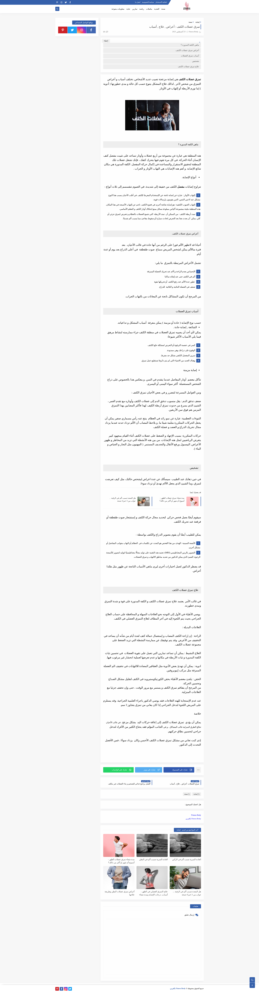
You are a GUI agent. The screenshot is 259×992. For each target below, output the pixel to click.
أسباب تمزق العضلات (190, 56)
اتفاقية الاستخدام (161, 2)
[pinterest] (57, 2)
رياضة (141, 9)
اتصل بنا (137, 2)
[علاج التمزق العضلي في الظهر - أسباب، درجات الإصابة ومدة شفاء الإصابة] (152, 877)
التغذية (156, 9)
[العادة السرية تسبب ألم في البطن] (152, 845)
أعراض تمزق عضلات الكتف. (187, 50)
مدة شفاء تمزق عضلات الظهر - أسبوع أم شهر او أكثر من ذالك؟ (172, 499)
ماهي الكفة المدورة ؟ (190, 45)
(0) (104, 32)
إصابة (197, 22)
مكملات (149, 9)
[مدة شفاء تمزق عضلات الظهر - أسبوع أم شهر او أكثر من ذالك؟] (118, 845)
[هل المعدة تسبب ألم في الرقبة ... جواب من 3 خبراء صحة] (185, 877)
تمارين (134, 9)
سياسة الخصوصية (148, 2)
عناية (128, 9)
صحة (163, 9)
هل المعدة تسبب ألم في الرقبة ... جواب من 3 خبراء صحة (122, 499)
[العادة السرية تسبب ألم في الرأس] (185, 845)
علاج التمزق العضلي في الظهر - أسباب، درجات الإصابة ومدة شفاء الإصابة (153, 893)
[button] (178, 770)
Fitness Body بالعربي (193, 819)
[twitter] (66, 2)
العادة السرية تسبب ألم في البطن (153, 859)
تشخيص (195, 61)
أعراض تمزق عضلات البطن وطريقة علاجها (119, 893)
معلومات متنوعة (118, 9)
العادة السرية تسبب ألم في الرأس (186, 859)
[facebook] (70, 2)
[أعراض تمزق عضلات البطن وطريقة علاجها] (118, 877)
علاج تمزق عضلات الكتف (188, 66)
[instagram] (61, 2)
